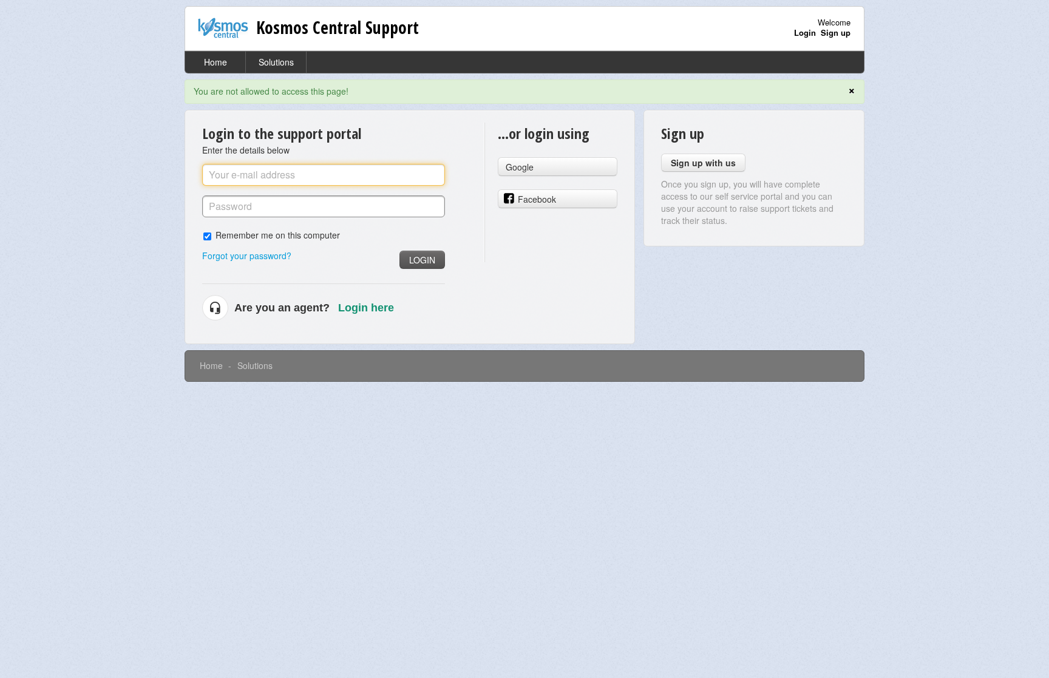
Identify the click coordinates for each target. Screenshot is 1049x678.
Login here (366, 308)
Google (520, 167)
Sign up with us (703, 163)
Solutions (276, 62)
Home (215, 62)
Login (422, 260)
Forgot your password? (246, 255)
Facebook (537, 199)
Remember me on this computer (278, 234)
